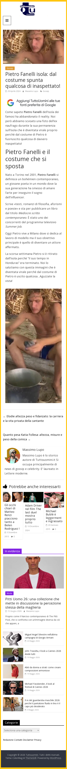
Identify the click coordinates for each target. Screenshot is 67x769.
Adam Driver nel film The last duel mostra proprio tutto (33, 514)
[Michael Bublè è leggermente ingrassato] (54, 494)
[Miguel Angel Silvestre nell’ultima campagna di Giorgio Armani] (13, 633)
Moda (9, 593)
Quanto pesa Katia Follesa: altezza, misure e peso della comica (32, 437)
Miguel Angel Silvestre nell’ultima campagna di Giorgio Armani (41, 636)
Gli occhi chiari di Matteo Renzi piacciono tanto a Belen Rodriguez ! (12, 516)
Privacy (37, 739)
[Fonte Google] (33, 103)
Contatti (18, 739)
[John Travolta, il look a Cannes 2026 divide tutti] (13, 649)
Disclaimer (28, 739)
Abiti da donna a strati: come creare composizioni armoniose (43, 669)
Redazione (8, 739)
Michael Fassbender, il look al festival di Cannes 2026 (39, 685)
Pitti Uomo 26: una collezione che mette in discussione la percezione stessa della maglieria (33, 603)
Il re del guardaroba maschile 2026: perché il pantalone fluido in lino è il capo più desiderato (42, 703)
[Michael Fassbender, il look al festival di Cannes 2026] (13, 682)
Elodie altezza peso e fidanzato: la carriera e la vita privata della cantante (33, 418)
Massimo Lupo (32, 91)
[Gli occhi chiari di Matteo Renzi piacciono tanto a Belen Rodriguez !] (13, 494)
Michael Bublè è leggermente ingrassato (54, 516)
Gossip (10, 68)
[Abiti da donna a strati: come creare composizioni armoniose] (13, 665)
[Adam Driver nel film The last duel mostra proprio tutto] (33, 494)
